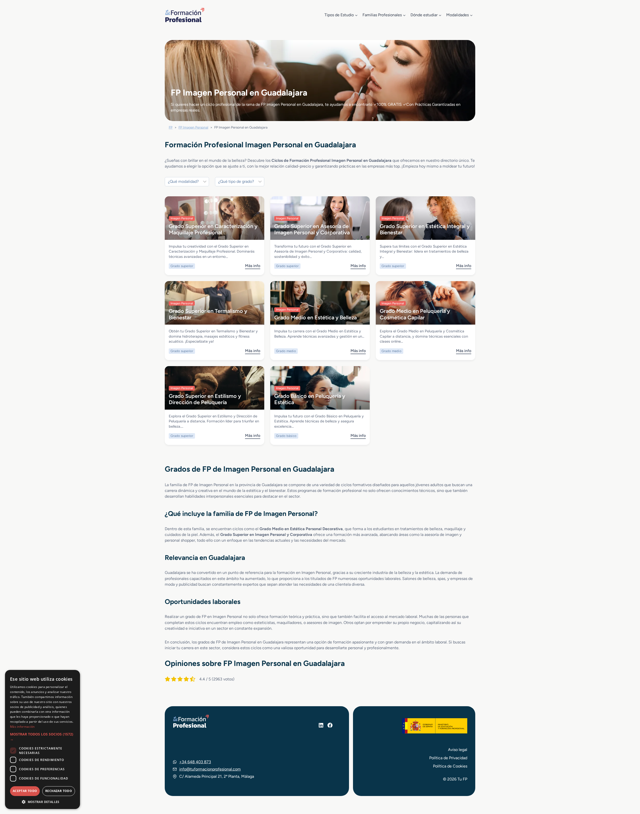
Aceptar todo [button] (25, 791)
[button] (42, 737)
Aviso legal (457, 749)
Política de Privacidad (448, 757)
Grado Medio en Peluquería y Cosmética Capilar (415, 314)
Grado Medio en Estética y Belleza (315, 317)
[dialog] (42, 739)
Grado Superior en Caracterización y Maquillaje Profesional (213, 229)
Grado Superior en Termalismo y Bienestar (208, 314)
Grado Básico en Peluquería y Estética (309, 399)
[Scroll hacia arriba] (627, 787)
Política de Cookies (450, 766)
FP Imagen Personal (193, 127)
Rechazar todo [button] (58, 791)
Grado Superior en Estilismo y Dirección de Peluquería (205, 399)
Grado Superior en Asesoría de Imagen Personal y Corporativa (312, 229)
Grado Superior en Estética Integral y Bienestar (425, 229)
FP (170, 127)
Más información (22, 726)
